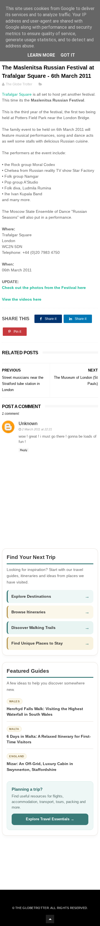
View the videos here (21, 299)
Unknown (28, 423)
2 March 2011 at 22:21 (37, 429)
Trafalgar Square (17, 94)
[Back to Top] (50, 919)
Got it (68, 55)
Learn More (41, 55)
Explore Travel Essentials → (50, 819)
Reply (23, 450)
